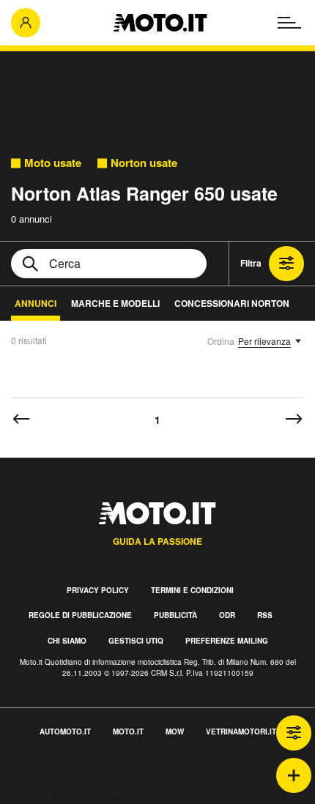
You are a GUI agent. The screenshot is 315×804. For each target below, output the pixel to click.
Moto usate (52, 163)
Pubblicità (175, 615)
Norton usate (144, 163)
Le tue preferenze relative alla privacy (97, 795)
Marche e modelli (115, 303)
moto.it (128, 731)
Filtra (251, 262)
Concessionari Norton (231, 303)
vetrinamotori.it (241, 731)
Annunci (35, 303)
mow (175, 731)
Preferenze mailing (226, 641)
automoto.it (65, 731)
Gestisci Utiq (135, 641)
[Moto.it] (160, 22)
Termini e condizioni (192, 590)
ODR (227, 615)
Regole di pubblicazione (80, 615)
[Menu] (289, 22)
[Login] (25, 22)
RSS (265, 615)
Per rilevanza (264, 341)
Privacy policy (98, 590)
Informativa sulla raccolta (64, 778)
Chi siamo (67, 641)
